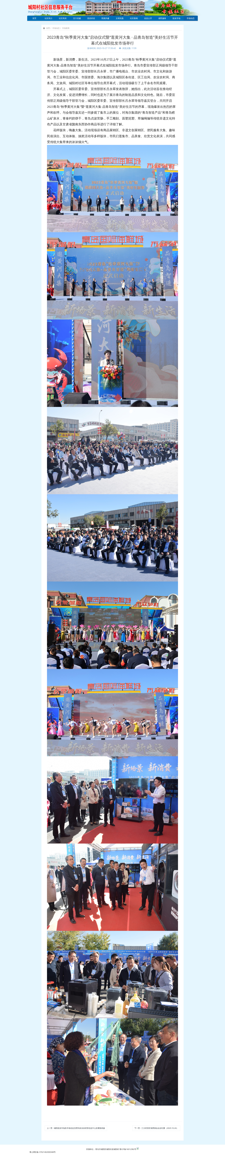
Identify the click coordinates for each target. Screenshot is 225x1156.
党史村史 (91, 18)
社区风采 (63, 18)
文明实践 (120, 18)
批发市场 (176, 18)
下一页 (156, 1128)
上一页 (76, 1128)
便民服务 (162, 18)
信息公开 (148, 18)
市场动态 (191, 18)
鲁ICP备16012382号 (128, 1149)
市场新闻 (65, 28)
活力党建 (77, 18)
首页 (34, 18)
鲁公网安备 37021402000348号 (43, 1152)
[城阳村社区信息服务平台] (53, 7)
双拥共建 (105, 18)
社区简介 (48, 18)
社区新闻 (134, 18)
